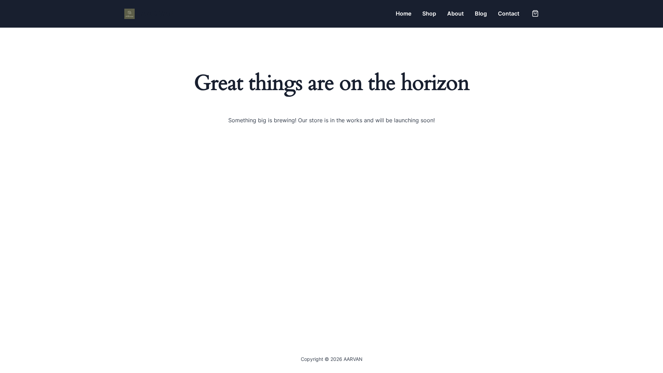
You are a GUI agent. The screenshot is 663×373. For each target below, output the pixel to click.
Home (403, 13)
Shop (429, 13)
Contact (508, 13)
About (455, 13)
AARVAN (157, 13)
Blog (481, 13)
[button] (535, 13)
